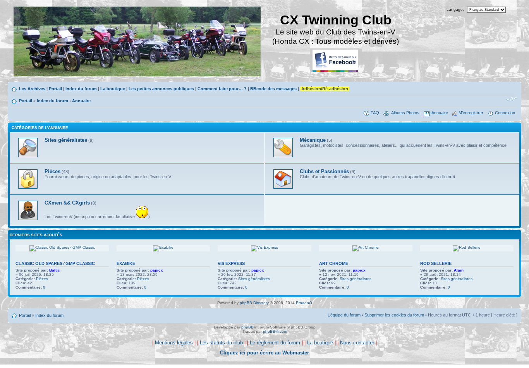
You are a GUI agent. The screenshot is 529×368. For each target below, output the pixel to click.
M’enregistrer (471, 112)
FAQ (375, 112)
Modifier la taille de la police (511, 99)
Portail (55, 88)
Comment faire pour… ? (222, 88)
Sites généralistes (254, 279)
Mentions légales (174, 343)
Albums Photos (405, 112)
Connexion (505, 112)
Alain (459, 270)
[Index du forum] (138, 42)
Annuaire (81, 100)
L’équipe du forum (344, 315)
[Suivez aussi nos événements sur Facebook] (336, 61)
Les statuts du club (221, 343)
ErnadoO (304, 303)
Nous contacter (357, 343)
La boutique (112, 88)
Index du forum (81, 88)
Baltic (54, 270)
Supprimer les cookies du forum (394, 315)
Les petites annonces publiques (161, 88)
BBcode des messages (273, 88)
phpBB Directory (254, 303)
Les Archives (32, 88)
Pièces (42, 279)
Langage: (455, 9)
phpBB (247, 327)
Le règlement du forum (275, 343)
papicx (156, 270)
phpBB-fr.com (275, 331)
